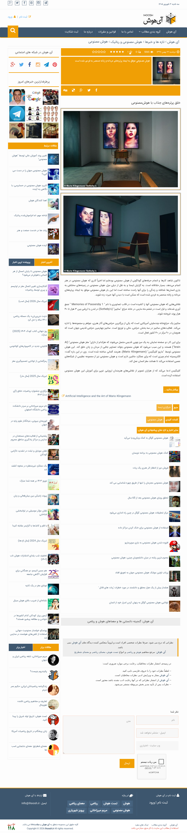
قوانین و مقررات (107, 32)
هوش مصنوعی (98, 41)
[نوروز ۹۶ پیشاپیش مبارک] (17, 130)
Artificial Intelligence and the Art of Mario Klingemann (98, 396)
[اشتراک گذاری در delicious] (73, 90)
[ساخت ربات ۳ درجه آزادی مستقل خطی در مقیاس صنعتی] (34, 130)
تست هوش (112, 652)
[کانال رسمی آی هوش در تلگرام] (17, 114)
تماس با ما (127, 32)
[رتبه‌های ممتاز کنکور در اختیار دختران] (34, 114)
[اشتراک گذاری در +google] (81, 90)
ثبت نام (23, 17)
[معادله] (34, 97)
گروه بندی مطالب (151, 32)
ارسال (127, 763)
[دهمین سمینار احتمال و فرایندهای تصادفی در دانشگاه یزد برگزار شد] (50, 97)
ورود (10, 17)
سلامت (36, 824)
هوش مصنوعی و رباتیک (126, 42)
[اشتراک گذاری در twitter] (89, 90)
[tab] (21, 262)
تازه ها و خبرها (154, 42)
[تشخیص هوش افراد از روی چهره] (50, 114)
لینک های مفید (141, 825)
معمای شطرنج (81, 652)
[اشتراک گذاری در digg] (65, 90)
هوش (138, 652)
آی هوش (171, 32)
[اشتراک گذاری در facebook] (96, 90)
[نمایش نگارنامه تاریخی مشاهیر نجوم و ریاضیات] (50, 130)
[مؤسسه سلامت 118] (11, 827)
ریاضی (130, 652)
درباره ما (88, 32)
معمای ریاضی (98, 652)
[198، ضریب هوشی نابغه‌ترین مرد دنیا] (17, 97)
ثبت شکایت (71, 32)
